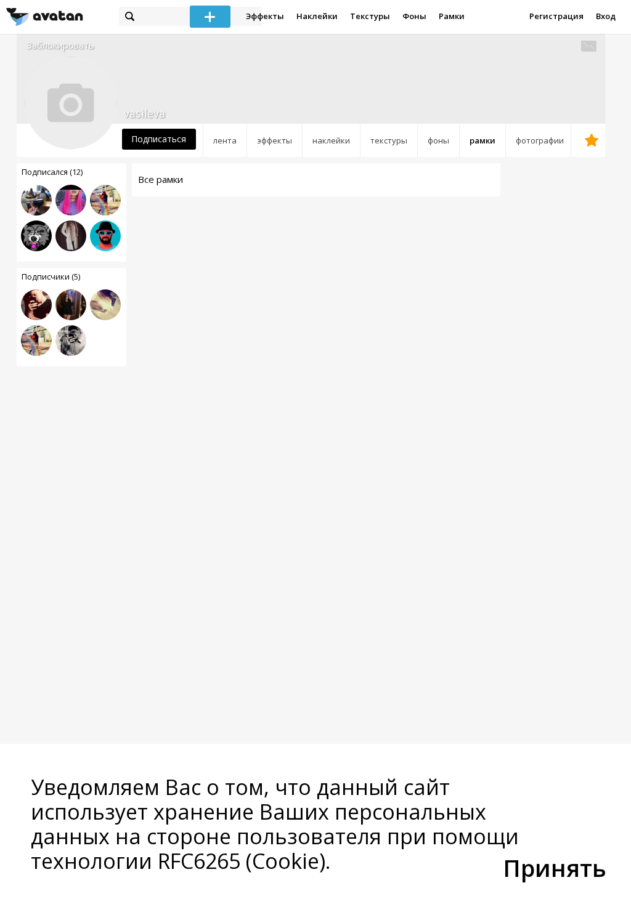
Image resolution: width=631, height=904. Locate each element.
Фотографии (540, 140)
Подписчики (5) (51, 276)
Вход (606, 16)
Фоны (414, 16)
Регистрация (556, 16)
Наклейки (317, 16)
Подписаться (158, 139)
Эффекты (265, 16)
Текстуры (370, 16)
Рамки (452, 16)
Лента (225, 140)
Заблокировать (60, 45)
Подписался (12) (52, 171)
